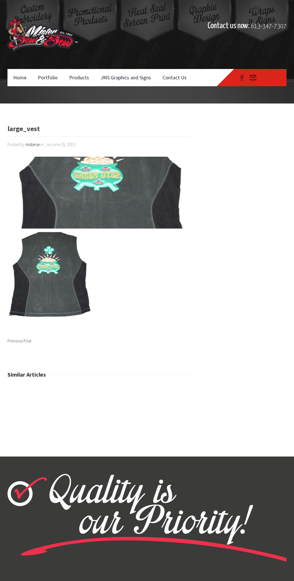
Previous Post (19, 341)
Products (79, 77)
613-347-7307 (269, 26)
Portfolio (48, 77)
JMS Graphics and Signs (125, 77)
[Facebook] (241, 77)
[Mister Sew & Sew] (42, 34)
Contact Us (175, 77)
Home (19, 77)
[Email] (253, 77)
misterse (33, 144)
